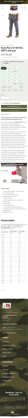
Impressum (5, 369)
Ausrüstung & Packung (9, 345)
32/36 (3, 74)
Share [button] (3, 289)
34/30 (9, 74)
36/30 (9, 77)
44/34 (16, 91)
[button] (2, 8)
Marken (5, 356)
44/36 (22, 91)
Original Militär (7, 352)
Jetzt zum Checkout (14, 110)
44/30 (4, 91)
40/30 (9, 83)
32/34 (20, 71)
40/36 (4, 87)
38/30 (9, 80)
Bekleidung (6, 341)
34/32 (15, 74)
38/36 (3, 83)
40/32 (16, 84)
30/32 (15, 68)
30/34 (20, 68)
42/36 (22, 87)
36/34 (20, 77)
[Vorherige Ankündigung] (2, 2)
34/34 (20, 74)
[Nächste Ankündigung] (25, 2)
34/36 (3, 77)
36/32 (15, 77)
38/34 (20, 80)
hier (7, 161)
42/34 (15, 87)
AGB (3, 384)
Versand (7, 57)
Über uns (5, 366)
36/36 (3, 80)
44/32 (10, 91)
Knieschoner (7, 210)
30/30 (9, 68)
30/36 (3, 71)
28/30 (3, 68)
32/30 (9, 71)
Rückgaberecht (16, 103)
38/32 (15, 80)
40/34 (22, 84)
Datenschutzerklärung (9, 373)
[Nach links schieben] (11, 41)
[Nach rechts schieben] (16, 41)
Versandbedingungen (8, 377)
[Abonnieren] (23, 398)
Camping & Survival (8, 349)
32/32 (16, 72)
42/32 (10, 87)
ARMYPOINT (12, 414)
